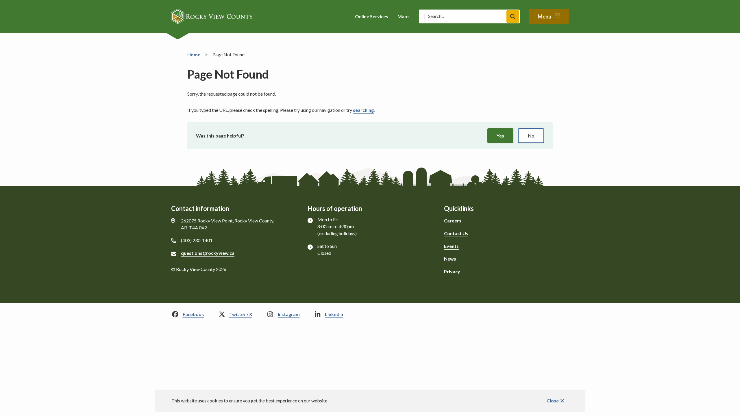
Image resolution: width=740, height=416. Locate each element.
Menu (544, 16)
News (450, 258)
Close (553, 400)
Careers (452, 220)
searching (363, 110)
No (531, 135)
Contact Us (456, 233)
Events (451, 246)
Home (193, 54)
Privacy (452, 271)
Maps (403, 16)
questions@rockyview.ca (207, 253)
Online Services (371, 16)
